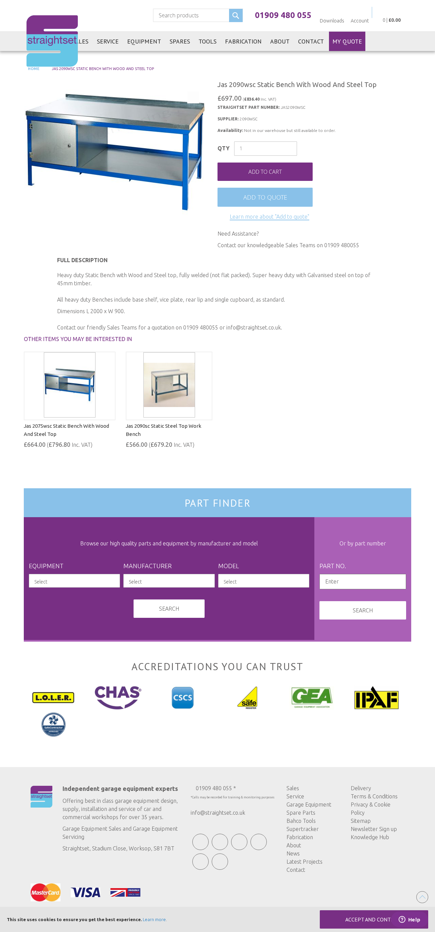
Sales (292, 788)
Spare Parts (300, 813)
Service (295, 796)
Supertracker (302, 829)
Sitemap (361, 821)
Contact (295, 870)
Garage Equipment (308, 804)
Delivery (361, 788)
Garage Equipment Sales (92, 829)
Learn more (154, 919)
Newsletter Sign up (374, 829)
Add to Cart (265, 171)
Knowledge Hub (370, 837)
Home (33, 69)
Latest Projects (304, 862)
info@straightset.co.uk (218, 813)
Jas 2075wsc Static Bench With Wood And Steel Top (66, 430)
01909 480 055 (283, 15)
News (293, 853)
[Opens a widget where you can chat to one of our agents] (409, 920)
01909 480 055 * (216, 788)
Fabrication (299, 837)
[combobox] (198, 15)
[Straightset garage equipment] (52, 41)
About (293, 845)
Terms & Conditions (374, 796)
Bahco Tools (301, 821)
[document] (217, 919)
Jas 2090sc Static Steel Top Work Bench (163, 430)
